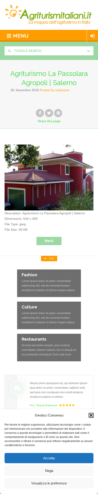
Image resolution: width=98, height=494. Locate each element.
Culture (29, 307)
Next (49, 241)
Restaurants (34, 339)
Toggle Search (27, 51)
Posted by (55, 90)
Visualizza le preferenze (49, 483)
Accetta (49, 458)
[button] (91, 415)
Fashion (29, 274)
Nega (49, 471)
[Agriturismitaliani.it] (49, 15)
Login (92, 36)
